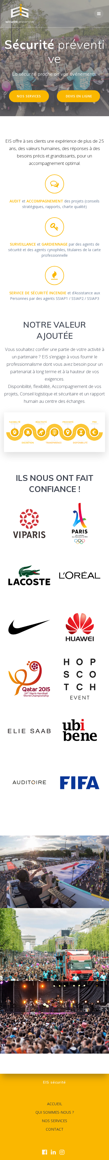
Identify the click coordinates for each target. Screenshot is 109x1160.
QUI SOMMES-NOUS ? (54, 1112)
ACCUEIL (54, 1103)
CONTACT (54, 1129)
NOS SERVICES (29, 96)
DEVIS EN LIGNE (79, 96)
